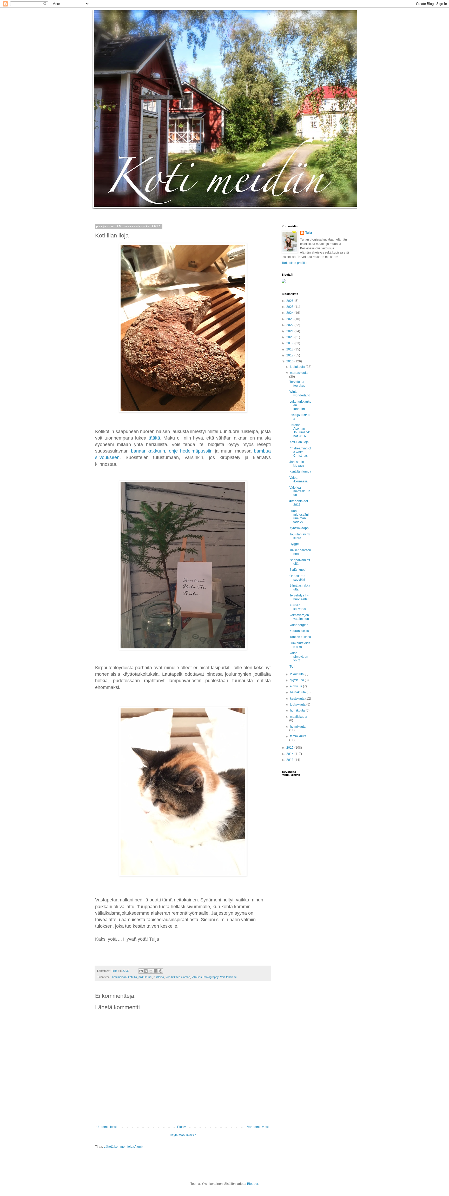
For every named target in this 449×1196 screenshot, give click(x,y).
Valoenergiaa (298, 625)
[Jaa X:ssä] (150, 971)
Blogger (252, 1184)
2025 (290, 307)
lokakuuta (297, 674)
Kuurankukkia (299, 631)
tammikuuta (298, 736)
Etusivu (182, 1127)
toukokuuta (298, 704)
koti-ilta (132, 977)
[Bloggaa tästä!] (145, 971)
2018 (290, 349)
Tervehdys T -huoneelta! (298, 597)
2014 (290, 754)
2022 (290, 325)
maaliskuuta (298, 717)
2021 (290, 331)
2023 (290, 319)
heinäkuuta (298, 692)
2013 (290, 760)
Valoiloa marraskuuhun (299, 491)
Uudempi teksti (106, 1127)
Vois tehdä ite (228, 977)
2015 (290, 747)
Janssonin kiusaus (296, 463)
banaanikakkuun (148, 451)
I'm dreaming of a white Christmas (300, 452)
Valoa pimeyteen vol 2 (298, 656)
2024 (290, 313)
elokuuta (296, 686)
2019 (290, 343)
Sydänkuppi (297, 570)
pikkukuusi (145, 977)
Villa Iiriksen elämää (178, 977)
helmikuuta (298, 726)
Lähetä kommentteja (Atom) (123, 1146)
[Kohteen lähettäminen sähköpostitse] (140, 971)
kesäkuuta (297, 698)
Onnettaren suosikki (297, 577)
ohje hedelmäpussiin (191, 451)
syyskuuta (297, 680)
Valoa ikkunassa (298, 479)
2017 (290, 355)
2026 (290, 301)
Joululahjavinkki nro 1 (299, 536)
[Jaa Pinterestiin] (160, 971)
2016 (290, 361)
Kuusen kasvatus (297, 607)
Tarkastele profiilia (294, 263)
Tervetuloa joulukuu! (297, 383)
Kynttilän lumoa (300, 471)
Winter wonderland (299, 393)
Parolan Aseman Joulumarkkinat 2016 (300, 430)
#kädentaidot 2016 (298, 503)
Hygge (294, 544)
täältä (154, 438)
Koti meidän (119, 977)
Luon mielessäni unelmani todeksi (299, 516)
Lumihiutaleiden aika (300, 645)
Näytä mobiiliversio (182, 1135)
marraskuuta (299, 373)
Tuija (308, 233)
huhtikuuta (298, 710)
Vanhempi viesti (258, 1127)
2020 (290, 337)
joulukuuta (298, 367)
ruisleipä (159, 977)
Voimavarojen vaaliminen (299, 617)
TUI (291, 666)
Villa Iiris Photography (205, 977)
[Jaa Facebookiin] (155, 971)
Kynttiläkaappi (299, 528)
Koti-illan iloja (299, 442)
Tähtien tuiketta (300, 637)
